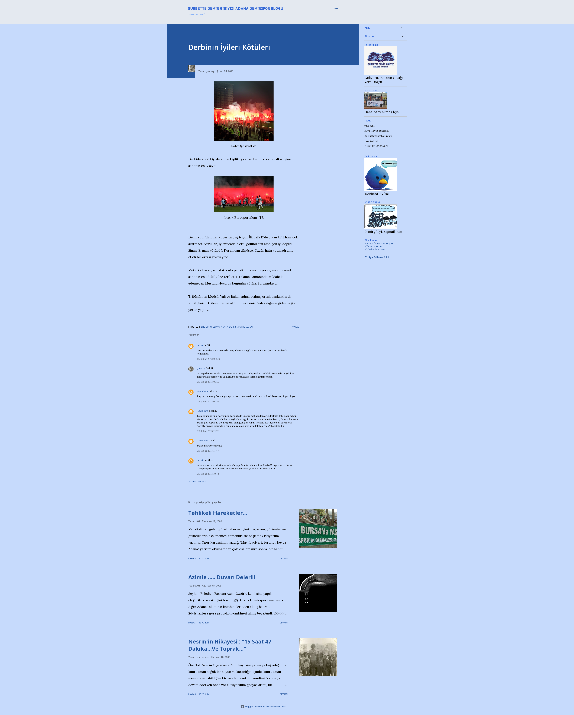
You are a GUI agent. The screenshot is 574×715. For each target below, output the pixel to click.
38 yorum (204, 622)
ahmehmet (203, 391)
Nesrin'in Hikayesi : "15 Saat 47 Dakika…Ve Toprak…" (229, 645)
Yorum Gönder (197, 481)
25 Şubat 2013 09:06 (208, 358)
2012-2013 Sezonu (210, 326)
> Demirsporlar (373, 246)
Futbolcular (245, 326)
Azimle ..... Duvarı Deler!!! (221, 577)
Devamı (284, 558)
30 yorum (204, 558)
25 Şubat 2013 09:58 (208, 401)
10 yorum (204, 694)
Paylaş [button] (295, 326)
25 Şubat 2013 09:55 (208, 381)
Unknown (202, 410)
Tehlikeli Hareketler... (217, 513)
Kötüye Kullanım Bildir (377, 257)
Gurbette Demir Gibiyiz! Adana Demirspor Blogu (235, 8)
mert (200, 345)
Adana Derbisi (229, 326)
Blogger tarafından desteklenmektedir (265, 706)
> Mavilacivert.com (375, 249)
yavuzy (201, 368)
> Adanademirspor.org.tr (378, 243)
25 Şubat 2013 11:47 (208, 450)
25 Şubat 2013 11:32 (208, 431)
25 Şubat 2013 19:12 (208, 473)
